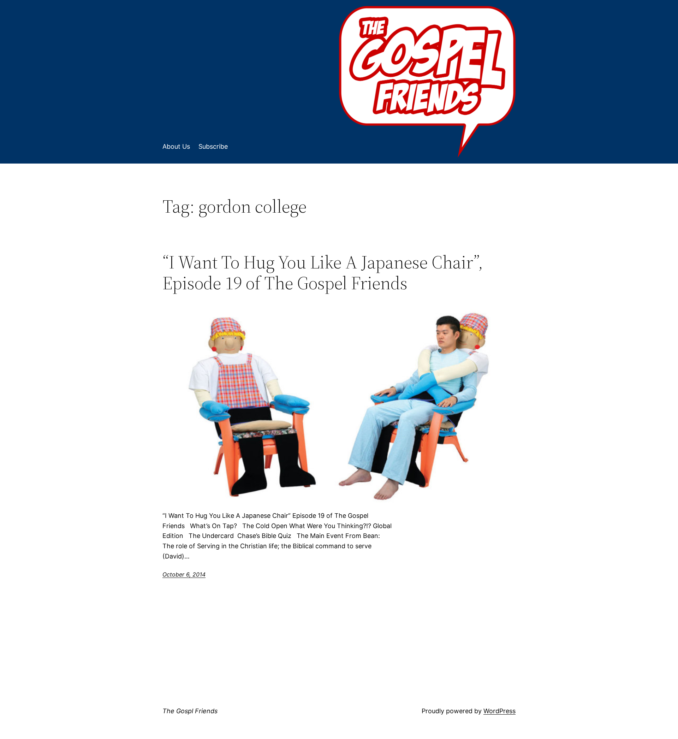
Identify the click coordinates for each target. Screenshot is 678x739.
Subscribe (213, 146)
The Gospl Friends (190, 711)
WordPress (499, 711)
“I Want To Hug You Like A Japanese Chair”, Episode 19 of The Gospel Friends (322, 273)
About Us (176, 146)
